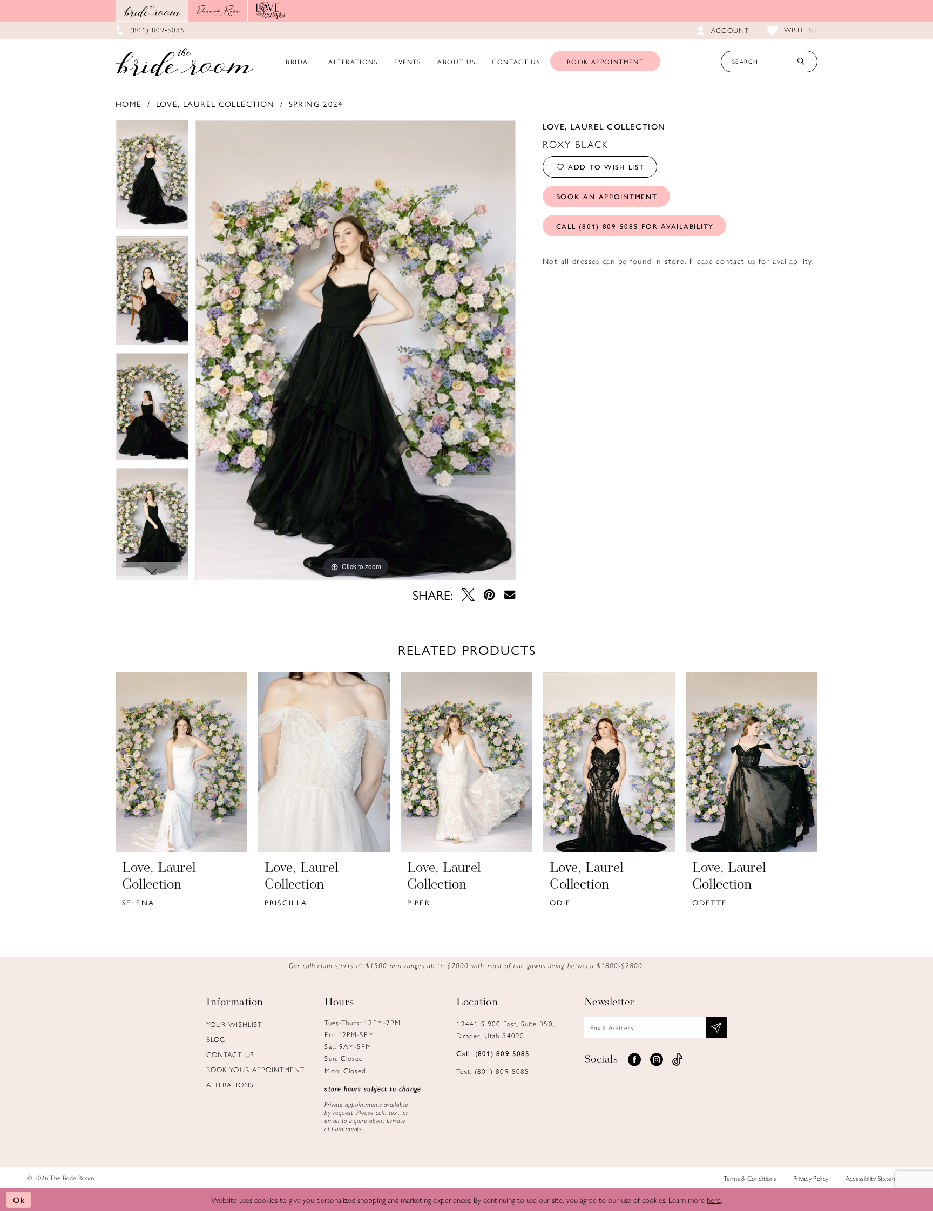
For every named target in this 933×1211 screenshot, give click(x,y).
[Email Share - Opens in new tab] (510, 594)
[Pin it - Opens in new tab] (489, 595)
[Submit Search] (800, 61)
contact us (735, 260)
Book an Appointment (607, 196)
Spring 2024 (316, 103)
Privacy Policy (811, 1178)
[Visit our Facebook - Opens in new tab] (634, 1060)
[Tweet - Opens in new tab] (468, 595)
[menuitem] (299, 61)
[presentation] (181, 762)
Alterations (230, 1084)
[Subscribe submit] (716, 1027)
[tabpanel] (152, 178)
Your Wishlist (234, 1024)
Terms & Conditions (750, 1178)
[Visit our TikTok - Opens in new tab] (678, 1060)
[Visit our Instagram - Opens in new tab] (657, 1060)
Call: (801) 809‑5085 (493, 1053)
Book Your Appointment (255, 1069)
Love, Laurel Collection (215, 103)
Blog (215, 1039)
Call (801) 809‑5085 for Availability (635, 226)
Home (129, 103)
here (714, 1199)
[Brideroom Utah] (184, 61)
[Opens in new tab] (218, 11)
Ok (19, 1199)
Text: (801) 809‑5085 (492, 1071)
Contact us (230, 1054)
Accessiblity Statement (876, 1178)
